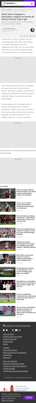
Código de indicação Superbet (15, 371)
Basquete (7, 358)
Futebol (9, 9)
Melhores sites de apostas (13, 364)
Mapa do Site (8, 334)
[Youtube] (16, 330)
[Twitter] (6, 330)
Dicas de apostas (10, 361)
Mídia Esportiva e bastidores (14, 353)
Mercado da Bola (10, 350)
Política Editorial (10, 339)
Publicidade (8, 342)
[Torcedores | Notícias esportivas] (10, 3)
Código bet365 (9, 369)
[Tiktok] (10, 331)
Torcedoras (7, 355)
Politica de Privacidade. (7, 400)
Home (3, 9)
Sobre (5, 344)
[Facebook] (4, 330)
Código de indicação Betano (14, 366)
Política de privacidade (12, 337)
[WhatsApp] (20, 330)
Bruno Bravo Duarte (9, 28)
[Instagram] (13, 330)
